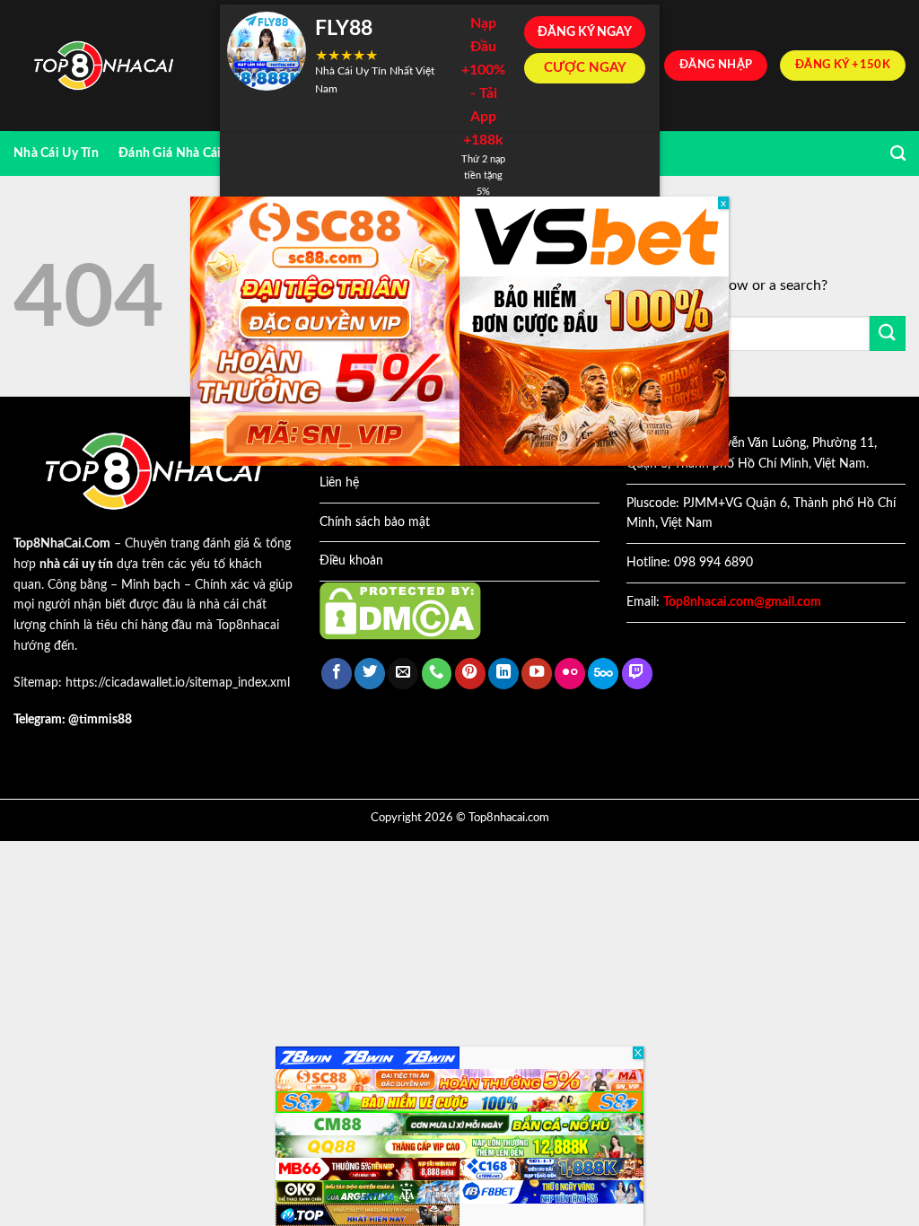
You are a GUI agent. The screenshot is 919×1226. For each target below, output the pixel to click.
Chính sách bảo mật (374, 522)
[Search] (898, 154)
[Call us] (437, 673)
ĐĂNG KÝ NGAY (585, 32)
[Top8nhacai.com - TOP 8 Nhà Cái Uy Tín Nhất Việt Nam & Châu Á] (103, 66)
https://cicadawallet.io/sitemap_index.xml (178, 683)
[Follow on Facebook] (336, 673)
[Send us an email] (403, 673)
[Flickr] (570, 673)
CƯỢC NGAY (585, 67)
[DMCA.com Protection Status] (400, 610)
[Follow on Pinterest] (470, 673)
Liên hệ (339, 483)
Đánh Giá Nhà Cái (170, 153)
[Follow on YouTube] (536, 673)
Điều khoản (351, 561)
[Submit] (888, 333)
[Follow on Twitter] (369, 673)
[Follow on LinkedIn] (503, 673)
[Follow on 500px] (603, 673)
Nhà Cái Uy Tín (56, 153)
